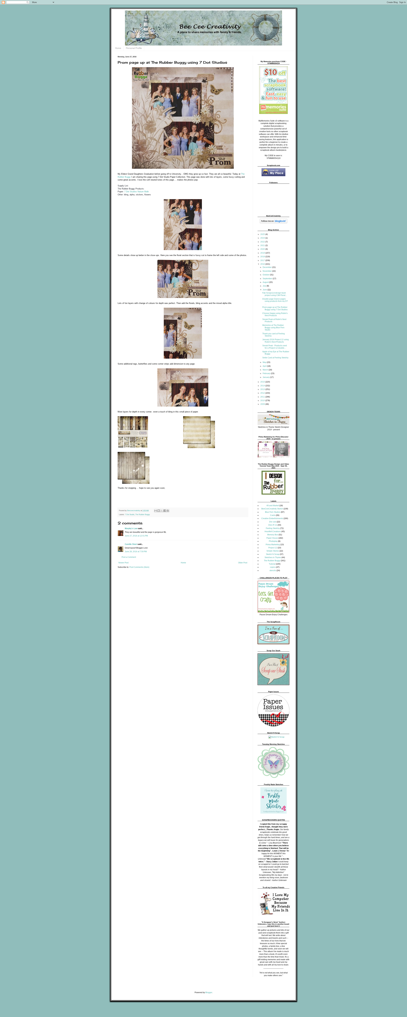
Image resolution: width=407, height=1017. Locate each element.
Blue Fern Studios (272, 512)
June (265, 290)
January (266, 377)
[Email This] (155, 510)
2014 (262, 386)
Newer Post (123, 563)
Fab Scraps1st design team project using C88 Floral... (274, 294)
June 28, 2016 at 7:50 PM (136, 551)
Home (118, 48)
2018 (262, 256)
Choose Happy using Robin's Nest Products (275, 314)
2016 (262, 264)
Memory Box (272, 535)
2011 (262, 397)
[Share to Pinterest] (167, 510)
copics (273, 567)
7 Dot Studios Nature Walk (136, 191)
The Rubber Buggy (142, 514)
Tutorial (272, 564)
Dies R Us (272, 525)
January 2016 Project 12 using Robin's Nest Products (275, 340)
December (267, 267)
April (265, 366)
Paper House (272, 538)
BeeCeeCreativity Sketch (272, 509)
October (266, 275)
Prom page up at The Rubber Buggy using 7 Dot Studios (275, 308)
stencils (272, 570)
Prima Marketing (273, 544)
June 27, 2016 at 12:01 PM (136, 536)
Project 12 (272, 548)
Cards (272, 515)
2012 (262, 393)
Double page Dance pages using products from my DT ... (275, 301)
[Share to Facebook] (164, 510)
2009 (262, 404)
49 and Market (272, 505)
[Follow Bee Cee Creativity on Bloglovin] (273, 223)
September (268, 278)
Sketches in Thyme (273, 557)
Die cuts (272, 522)
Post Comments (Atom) (139, 567)
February (267, 373)
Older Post (242, 563)
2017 (262, 260)
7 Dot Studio (129, 514)
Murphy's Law (131, 528)
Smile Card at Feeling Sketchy (275, 358)
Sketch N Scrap (272, 554)
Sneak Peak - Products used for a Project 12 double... (274, 346)
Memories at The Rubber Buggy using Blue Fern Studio (273, 327)
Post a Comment (129, 557)
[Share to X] (161, 510)
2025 (262, 234)
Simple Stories (272, 551)
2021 (262, 245)
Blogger (208, 992)
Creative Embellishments (272, 518)
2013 (262, 389)
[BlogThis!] (158, 510)
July (265, 286)
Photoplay (273, 541)
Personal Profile (134, 48)
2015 (262, 382)
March (266, 370)
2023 (262, 238)
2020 (262, 249)
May (265, 362)
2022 (262, 242)
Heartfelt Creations (273, 531)
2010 (262, 400)
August (266, 282)
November (267, 271)
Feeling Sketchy (273, 528)
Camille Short (131, 544)
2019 (262, 253)
